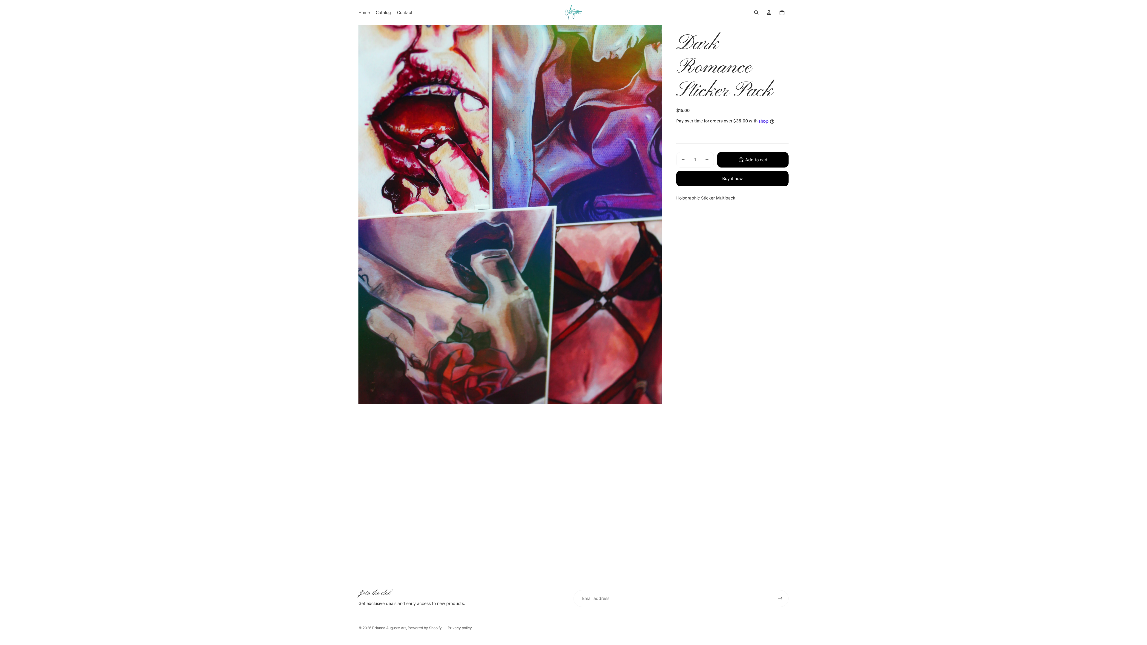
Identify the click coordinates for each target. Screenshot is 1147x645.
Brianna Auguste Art (389, 628)
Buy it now (732, 178)
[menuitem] (364, 12)
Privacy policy (460, 628)
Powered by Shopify (425, 628)
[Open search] (756, 12)
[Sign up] (780, 598)
